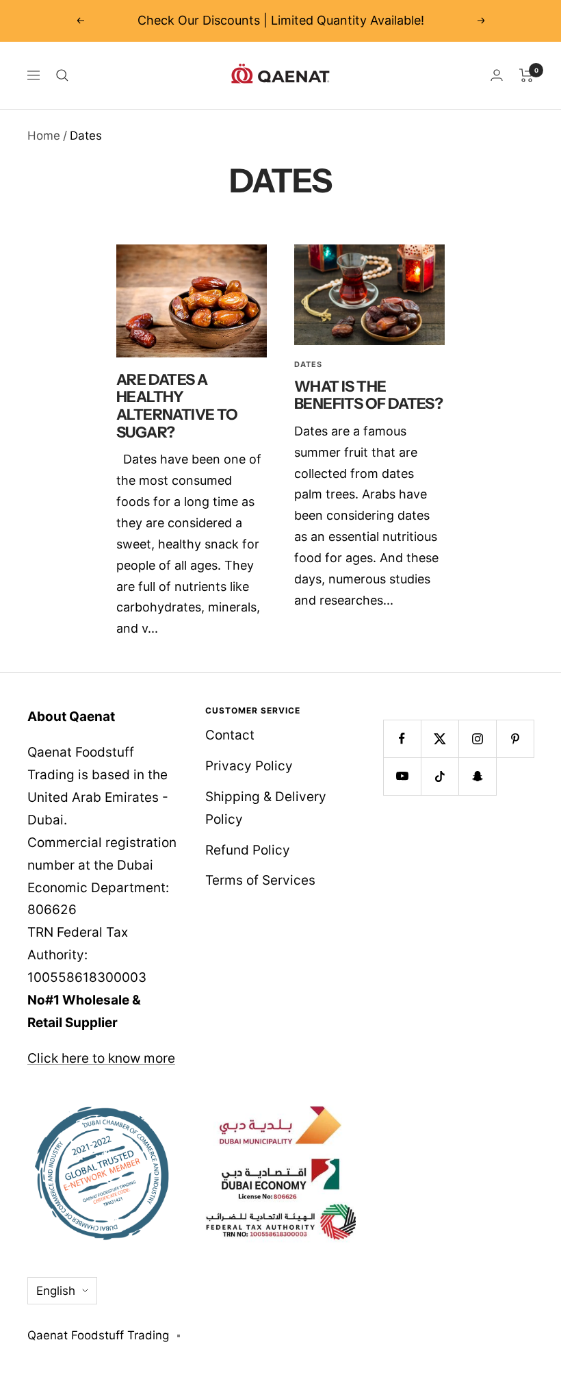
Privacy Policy (249, 766)
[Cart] (526, 75)
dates (308, 364)
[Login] (497, 75)
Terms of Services (260, 880)
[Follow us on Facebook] (402, 738)
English (55, 1291)
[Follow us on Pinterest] (515, 738)
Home (43, 135)
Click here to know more (101, 1058)
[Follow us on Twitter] (439, 738)
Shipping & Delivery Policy (265, 808)
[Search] (62, 75)
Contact (230, 735)
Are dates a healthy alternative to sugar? (177, 406)
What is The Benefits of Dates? (368, 395)
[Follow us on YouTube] (402, 776)
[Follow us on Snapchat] (477, 776)
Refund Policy (247, 850)
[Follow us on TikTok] (439, 776)
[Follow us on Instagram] (477, 738)
